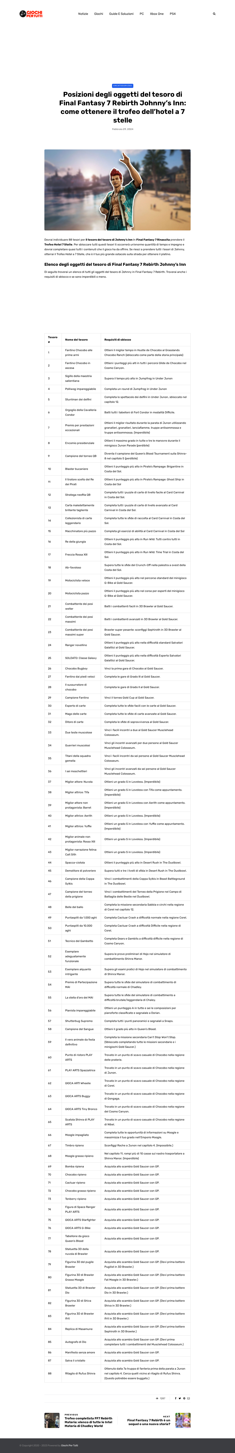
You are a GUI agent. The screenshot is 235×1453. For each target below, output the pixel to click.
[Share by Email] (188, 1398)
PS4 (173, 14)
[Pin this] (184, 1398)
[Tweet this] (180, 1398)
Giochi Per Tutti (69, 1445)
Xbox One (157, 14)
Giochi (98, 14)
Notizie (83, 14)
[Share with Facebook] (175, 1398)
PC (142, 14)
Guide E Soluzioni (121, 14)
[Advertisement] (117, 53)
